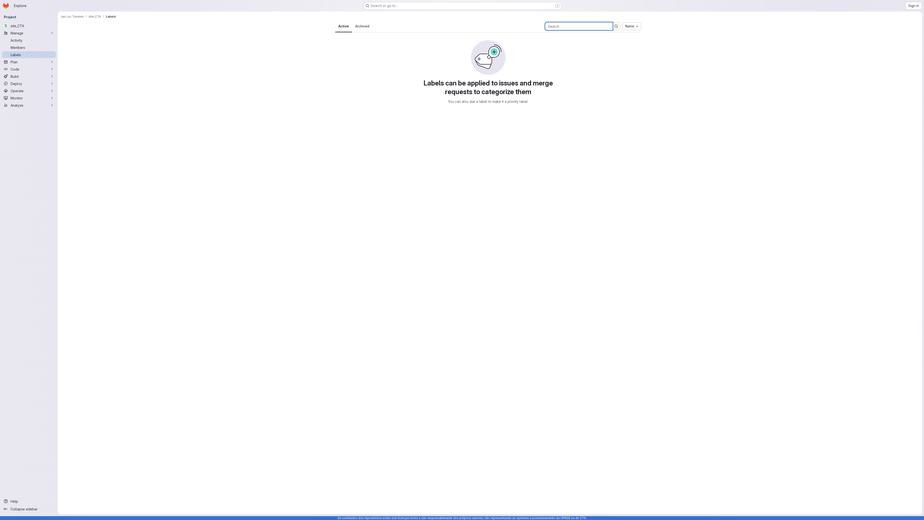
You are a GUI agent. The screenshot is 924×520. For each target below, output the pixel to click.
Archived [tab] (362, 26)
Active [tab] (343, 26)
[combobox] (631, 26)
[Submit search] (616, 26)
